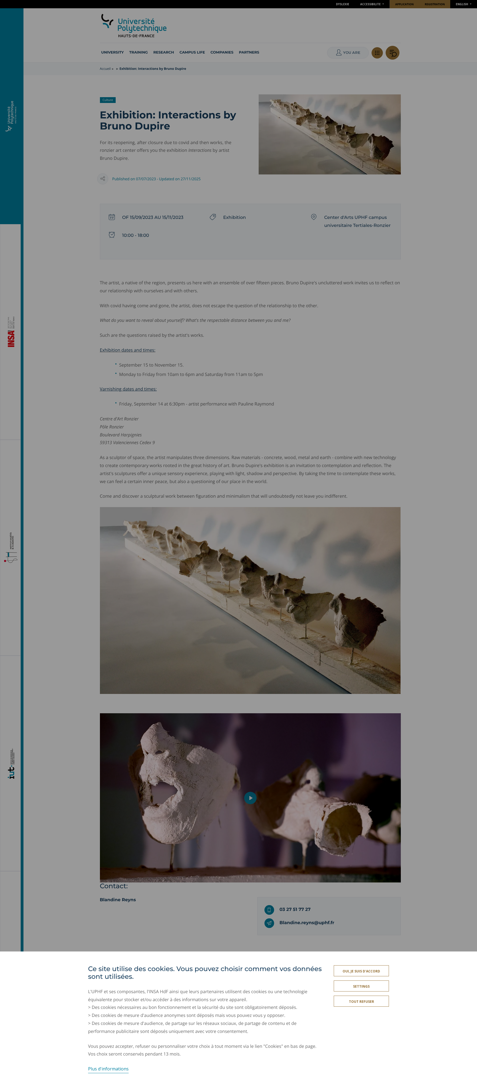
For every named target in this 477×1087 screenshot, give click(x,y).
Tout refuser (361, 1001)
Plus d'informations (108, 1069)
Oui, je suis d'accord (361, 971)
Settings (361, 986)
